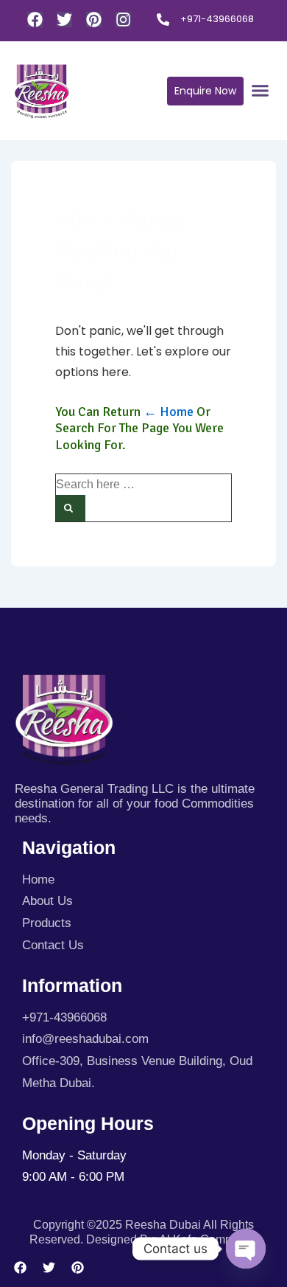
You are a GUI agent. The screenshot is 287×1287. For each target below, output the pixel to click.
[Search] (70, 508)
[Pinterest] (94, 19)
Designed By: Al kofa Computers (172, 1239)
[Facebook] (35, 19)
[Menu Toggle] (260, 90)
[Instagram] (123, 19)
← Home (169, 411)
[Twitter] (64, 19)
